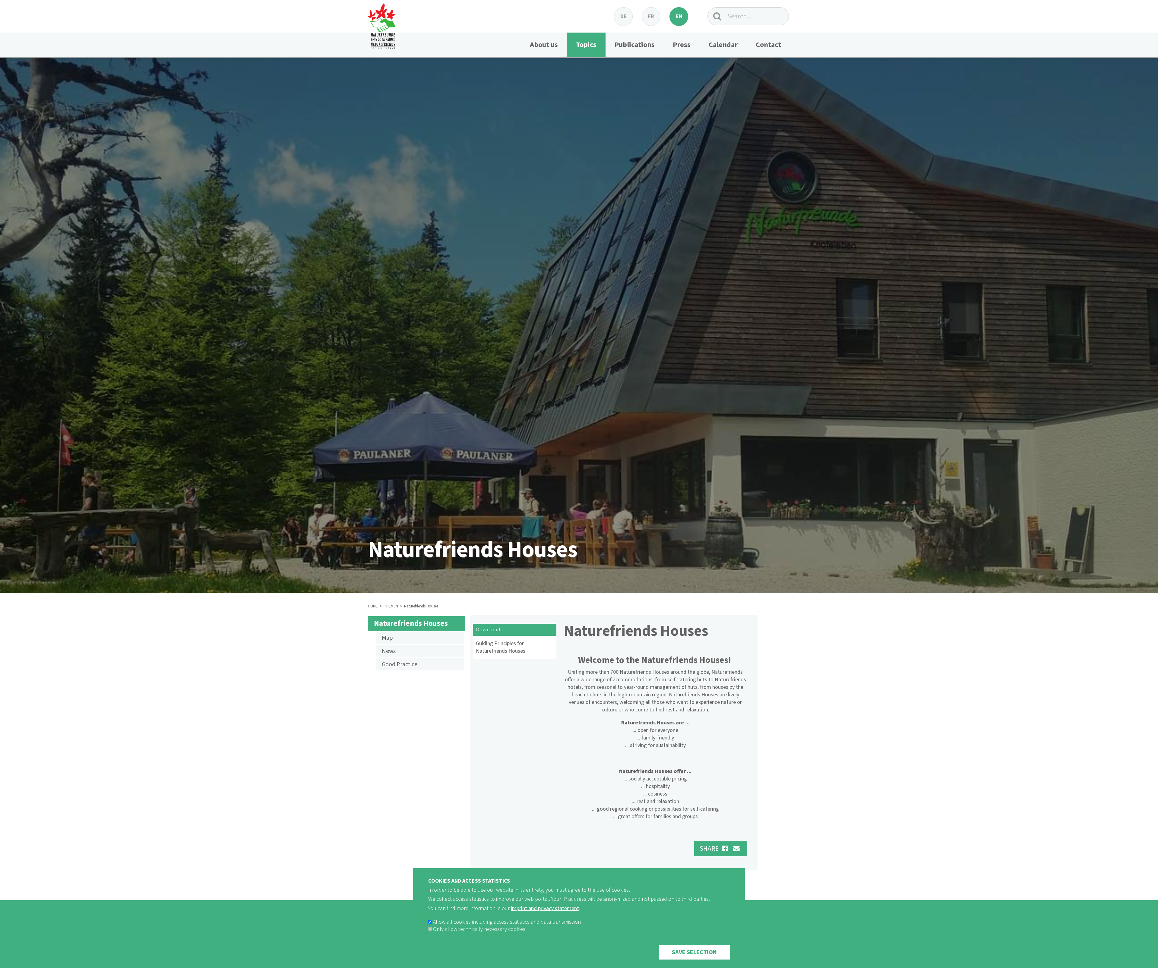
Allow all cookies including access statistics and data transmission (507, 922)
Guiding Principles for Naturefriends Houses (500, 647)
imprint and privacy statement (545, 908)
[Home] (382, 24)
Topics (586, 44)
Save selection (694, 952)
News (389, 651)
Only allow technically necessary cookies (479, 929)
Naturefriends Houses (411, 623)
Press (682, 44)
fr (651, 16)
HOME (373, 606)
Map (387, 638)
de (623, 16)
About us (544, 44)
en (679, 16)
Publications (635, 44)
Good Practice (399, 664)
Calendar (723, 44)
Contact (768, 44)
